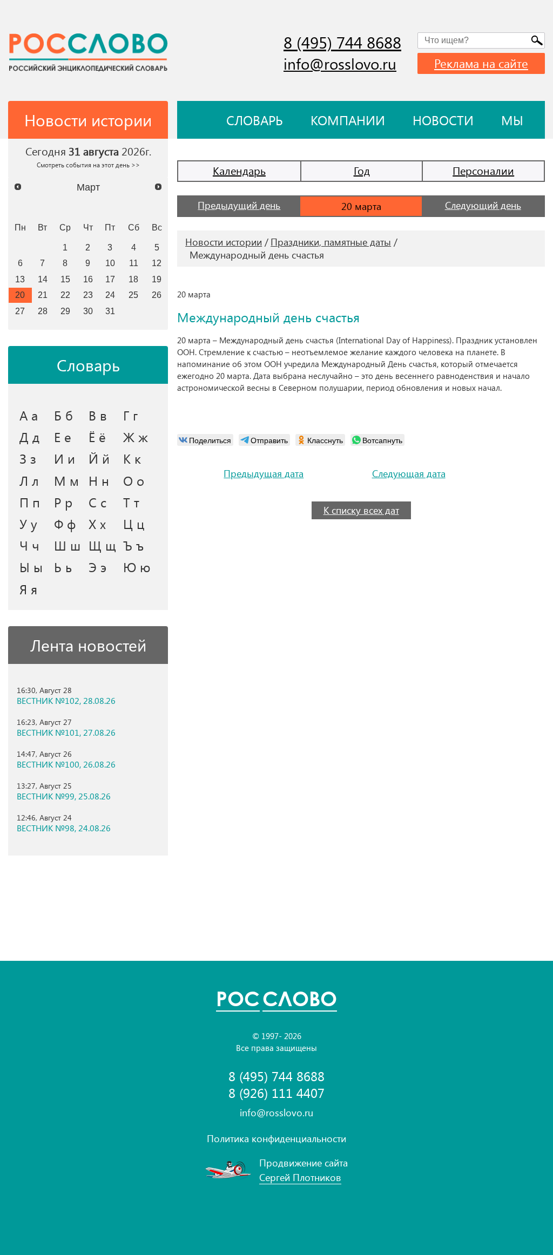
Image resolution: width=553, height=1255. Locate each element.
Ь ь (63, 566)
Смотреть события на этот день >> (88, 164)
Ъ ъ (133, 545)
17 (110, 279)
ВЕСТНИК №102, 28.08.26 (66, 700)
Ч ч (29, 545)
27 (20, 311)
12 (156, 263)
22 (65, 295)
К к (132, 458)
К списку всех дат (361, 510)
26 (156, 295)
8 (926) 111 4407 (276, 1092)
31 (110, 311)
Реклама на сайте (481, 63)
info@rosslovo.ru (340, 63)
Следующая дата (409, 473)
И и (64, 458)
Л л (29, 480)
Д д (29, 436)
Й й (99, 458)
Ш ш (67, 545)
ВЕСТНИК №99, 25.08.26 (64, 796)
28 (43, 311)
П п (29, 502)
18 (133, 279)
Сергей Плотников (300, 1177)
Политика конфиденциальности (276, 1138)
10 (110, 263)
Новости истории (223, 241)
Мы (512, 119)
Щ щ (102, 545)
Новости (443, 119)
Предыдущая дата (264, 473)
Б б (63, 415)
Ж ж (135, 436)
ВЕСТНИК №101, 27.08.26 (66, 732)
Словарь (254, 119)
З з (27, 458)
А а (28, 415)
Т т (131, 502)
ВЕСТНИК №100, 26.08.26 (66, 764)
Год (362, 170)
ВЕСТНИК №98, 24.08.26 (64, 828)
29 (65, 311)
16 (88, 279)
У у (28, 523)
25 (133, 295)
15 (65, 279)
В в (98, 415)
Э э (97, 566)
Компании (348, 119)
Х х (97, 523)
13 (20, 279)
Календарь (239, 170)
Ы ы (31, 566)
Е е (62, 436)
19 (156, 279)
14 (43, 279)
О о (133, 480)
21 (43, 295)
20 (20, 295)
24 (110, 295)
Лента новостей (88, 645)
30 (88, 311)
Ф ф (65, 523)
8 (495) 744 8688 (342, 42)
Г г (130, 415)
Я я (28, 589)
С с (97, 502)
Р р (63, 502)
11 (133, 263)
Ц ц (133, 523)
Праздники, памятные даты (331, 241)
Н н (99, 480)
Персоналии (483, 170)
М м (66, 480)
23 (88, 295)
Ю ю (137, 566)
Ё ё (97, 436)
